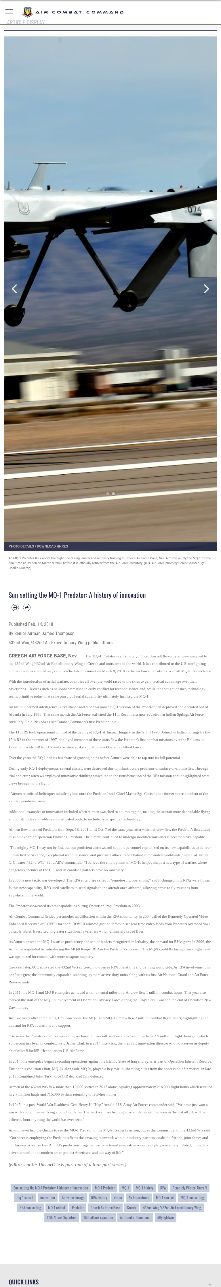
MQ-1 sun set (165, 1197)
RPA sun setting (30, 1207)
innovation (47, 1197)
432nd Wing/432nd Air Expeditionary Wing (172, 1207)
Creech (131, 1207)
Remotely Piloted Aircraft (190, 1188)
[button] (9, 12)
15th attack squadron (98, 1217)
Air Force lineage (73, 1197)
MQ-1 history (144, 1188)
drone (118, 1197)
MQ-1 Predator (105, 1188)
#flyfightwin (165, 1217)
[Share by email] (27, 607)
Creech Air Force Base (105, 1207)
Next (206, 288)
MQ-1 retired (56, 1207)
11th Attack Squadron (62, 1217)
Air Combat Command (135, 1217)
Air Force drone (139, 1197)
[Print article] (15, 607)
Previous (15, 288)
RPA (163, 1188)
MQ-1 (125, 1188)
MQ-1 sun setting (192, 1197)
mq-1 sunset (25, 1197)
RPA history (99, 1197)
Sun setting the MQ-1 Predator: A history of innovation (51, 1188)
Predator (78, 1207)
